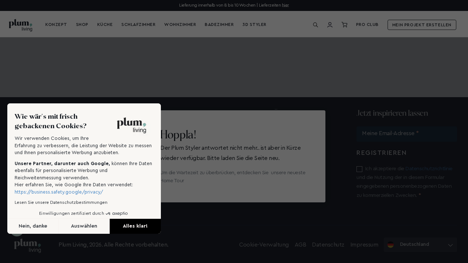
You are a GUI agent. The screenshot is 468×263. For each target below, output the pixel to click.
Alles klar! (135, 226)
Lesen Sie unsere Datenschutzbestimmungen (61, 202)
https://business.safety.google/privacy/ (59, 192)
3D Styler (254, 24)
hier (285, 5)
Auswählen (84, 226)
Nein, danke (33, 226)
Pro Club (367, 24)
